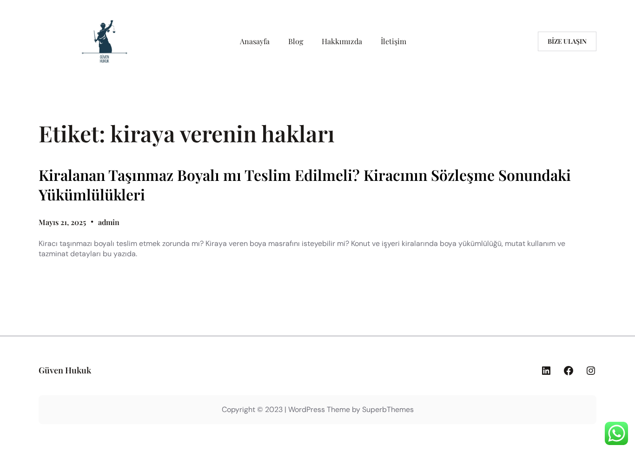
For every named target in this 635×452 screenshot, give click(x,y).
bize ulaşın (567, 41)
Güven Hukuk (65, 370)
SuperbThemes (388, 409)
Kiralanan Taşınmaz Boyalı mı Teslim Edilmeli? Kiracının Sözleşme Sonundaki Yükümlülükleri (305, 184)
